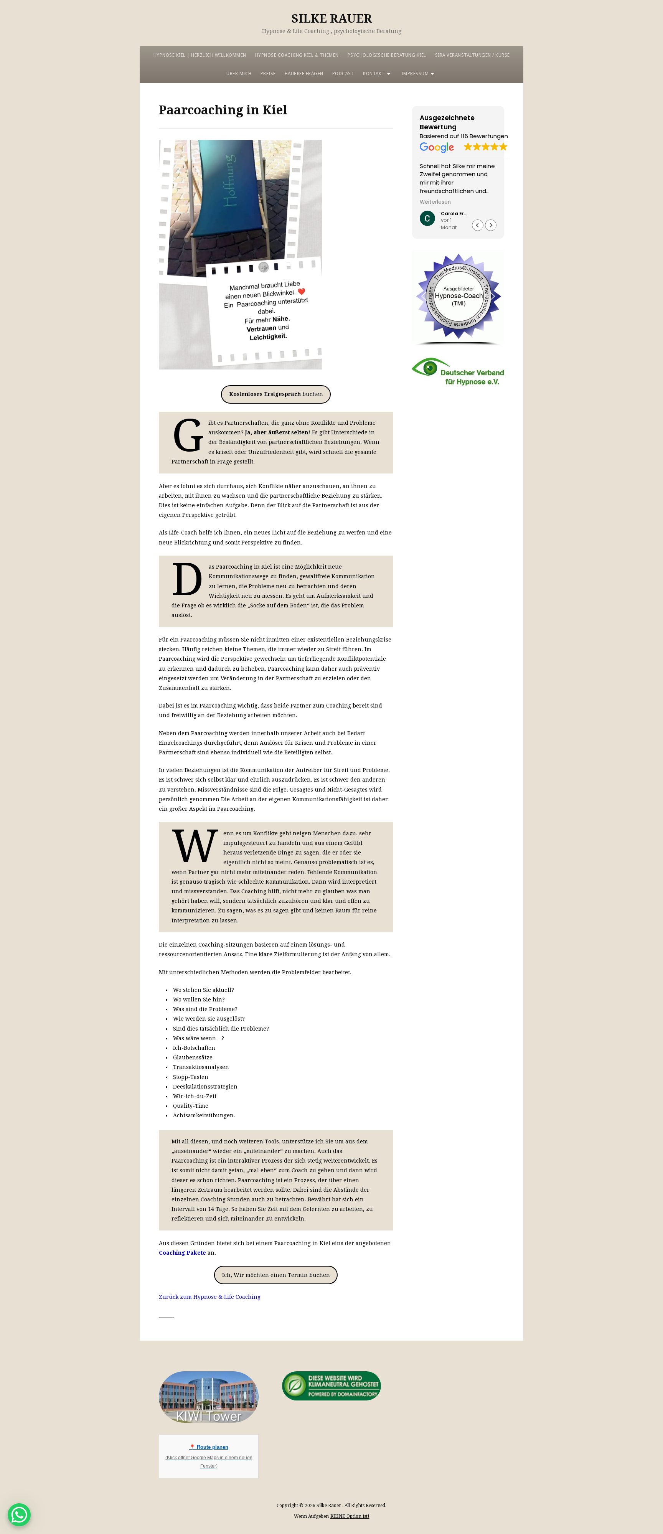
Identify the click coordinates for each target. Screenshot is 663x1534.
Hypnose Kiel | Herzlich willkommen (199, 55)
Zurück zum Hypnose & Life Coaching (210, 1297)
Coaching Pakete (182, 1253)
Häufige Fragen (304, 73)
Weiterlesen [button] (435, 202)
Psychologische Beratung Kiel (387, 55)
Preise (268, 73)
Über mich (239, 73)
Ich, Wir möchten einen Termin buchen (276, 1275)
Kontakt (374, 73)
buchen (276, 394)
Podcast (343, 73)
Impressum (415, 73)
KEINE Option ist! (349, 1516)
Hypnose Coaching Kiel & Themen (297, 55)
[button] (490, 225)
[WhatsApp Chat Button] (19, 1514)
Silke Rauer (332, 18)
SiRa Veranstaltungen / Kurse (472, 55)
